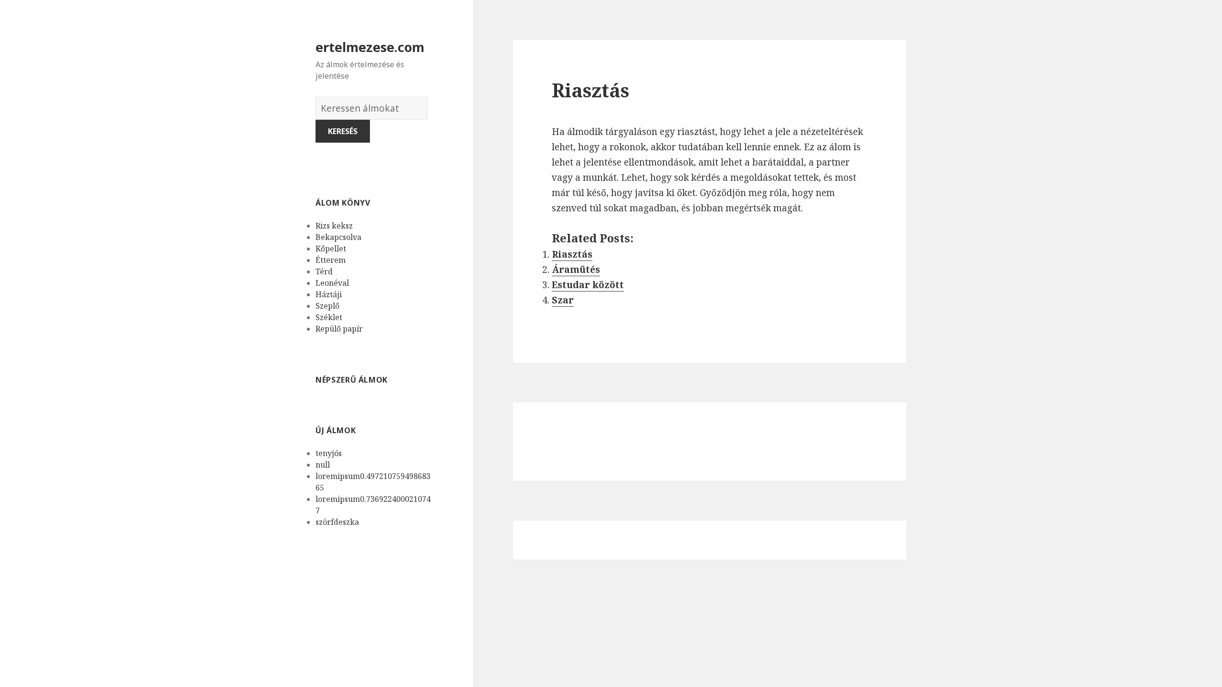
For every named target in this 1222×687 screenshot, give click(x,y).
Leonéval (332, 283)
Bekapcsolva (338, 237)
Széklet (329, 317)
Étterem (331, 260)
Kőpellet (331, 248)
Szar (563, 300)
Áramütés (576, 269)
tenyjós (329, 453)
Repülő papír (339, 328)
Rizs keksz (334, 225)
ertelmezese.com (370, 47)
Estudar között (588, 285)
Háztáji (329, 294)
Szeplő (327, 306)
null (323, 464)
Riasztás (572, 254)
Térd (324, 271)
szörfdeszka (337, 522)
